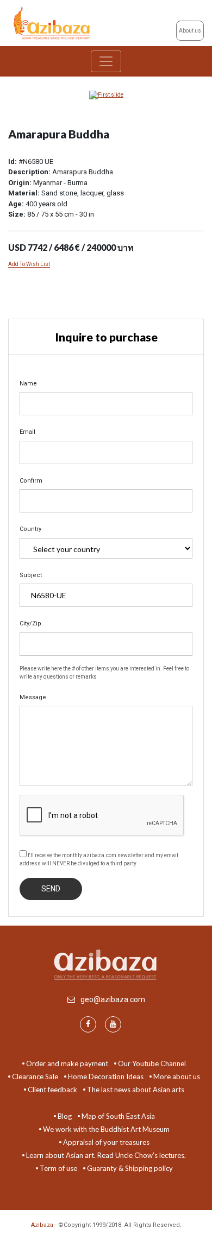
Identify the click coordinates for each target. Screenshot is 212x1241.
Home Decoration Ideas (106, 1076)
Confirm (31, 480)
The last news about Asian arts (135, 1089)
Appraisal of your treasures (106, 1142)
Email (27, 431)
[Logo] (53, 22)
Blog (65, 1116)
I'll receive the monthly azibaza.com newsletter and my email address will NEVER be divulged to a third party (99, 859)
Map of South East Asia (118, 1116)
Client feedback (52, 1089)
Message (33, 697)
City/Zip (30, 623)
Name (28, 383)
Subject (31, 575)
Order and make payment (67, 1063)
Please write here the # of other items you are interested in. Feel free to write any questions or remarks (104, 673)
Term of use (58, 1168)
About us (190, 31)
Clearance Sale (35, 1076)
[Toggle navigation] (106, 61)
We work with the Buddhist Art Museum (106, 1129)
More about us (176, 1076)
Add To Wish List (29, 264)
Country (30, 529)
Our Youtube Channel (152, 1063)
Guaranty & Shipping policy (130, 1168)
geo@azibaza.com (112, 999)
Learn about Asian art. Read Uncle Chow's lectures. (106, 1155)
